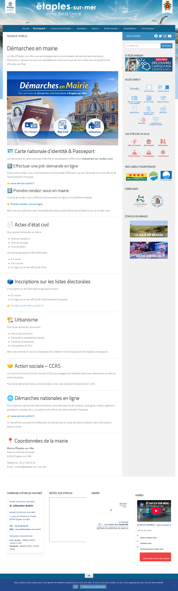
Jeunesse (81, 28)
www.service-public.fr (22, 416)
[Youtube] (169, 36)
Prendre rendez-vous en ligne (26, 204)
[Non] (174, 585)
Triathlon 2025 (145, 543)
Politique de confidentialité (93, 587)
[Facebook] (156, 36)
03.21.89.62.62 (21, 526)
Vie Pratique (148, 28)
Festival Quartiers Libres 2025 (152, 549)
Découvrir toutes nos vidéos (156, 559)
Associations (129, 28)
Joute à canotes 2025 (148, 538)
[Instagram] (165, 36)
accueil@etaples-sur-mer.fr (28, 529)
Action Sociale (111, 28)
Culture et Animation (61, 28)
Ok (76, 587)
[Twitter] (160, 36)
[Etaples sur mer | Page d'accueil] (24, 12)
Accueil (25, 28)
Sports (95, 28)
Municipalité (39, 28)
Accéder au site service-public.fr (27, 305)
